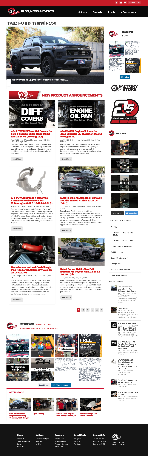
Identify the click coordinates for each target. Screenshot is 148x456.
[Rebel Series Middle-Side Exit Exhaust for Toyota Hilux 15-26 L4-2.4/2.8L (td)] (81, 252)
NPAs (119, 336)
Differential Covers (124, 334)
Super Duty (134, 336)
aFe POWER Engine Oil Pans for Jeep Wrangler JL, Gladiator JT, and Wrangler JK (127, 345)
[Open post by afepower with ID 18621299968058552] (90, 345)
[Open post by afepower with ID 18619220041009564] (66, 345)
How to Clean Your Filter (123, 241)
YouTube (77, 441)
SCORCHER (121, 318)
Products (97, 12)
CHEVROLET (122, 297)
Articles (83, 12)
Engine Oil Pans (132, 350)
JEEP (125, 352)
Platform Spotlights (42, 439)
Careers (19, 444)
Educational (126, 398)
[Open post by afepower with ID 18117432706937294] (17, 369)
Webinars (39, 444)
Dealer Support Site (23, 441)
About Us (20, 446)
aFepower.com (128, 12)
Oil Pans (134, 352)
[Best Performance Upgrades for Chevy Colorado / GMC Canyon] (20, 404)
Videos (135, 318)
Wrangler (121, 354)
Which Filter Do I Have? (123, 246)
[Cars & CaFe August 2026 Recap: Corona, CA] (67, 404)
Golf (125, 372)
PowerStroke (126, 336)
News (120, 316)
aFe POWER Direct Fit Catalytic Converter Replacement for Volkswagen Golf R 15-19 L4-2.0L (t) (127, 364)
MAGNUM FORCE (123, 314)
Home (20, 435)
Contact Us (21, 439)
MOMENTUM (125, 300)
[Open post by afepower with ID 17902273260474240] (42, 369)
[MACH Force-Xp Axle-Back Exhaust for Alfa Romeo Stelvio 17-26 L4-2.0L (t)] (81, 180)
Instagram (77, 439)
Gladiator (121, 352)
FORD (132, 334)
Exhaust (127, 299)
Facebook (77, 444)
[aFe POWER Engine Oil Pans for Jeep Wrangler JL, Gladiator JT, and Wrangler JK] (81, 114)
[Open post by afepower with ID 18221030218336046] (66, 369)
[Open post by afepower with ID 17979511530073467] (42, 345)
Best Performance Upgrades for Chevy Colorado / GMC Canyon (19, 416)
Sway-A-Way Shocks (119, 275)
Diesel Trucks (131, 332)
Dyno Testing (38, 414)
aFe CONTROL (131, 293)
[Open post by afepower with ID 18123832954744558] (17, 345)
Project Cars (59, 446)
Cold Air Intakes (117, 252)
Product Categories (61, 444)
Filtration (133, 398)
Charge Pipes (116, 264)
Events (111, 12)
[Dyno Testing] (43, 404)
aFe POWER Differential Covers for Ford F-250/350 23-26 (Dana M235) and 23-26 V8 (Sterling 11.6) (128, 327)
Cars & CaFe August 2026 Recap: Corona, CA (127, 381)
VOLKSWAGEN (122, 374)
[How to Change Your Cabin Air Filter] (90, 404)
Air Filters (115, 227)
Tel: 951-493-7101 (99, 439)
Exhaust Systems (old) (119, 258)
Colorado (121, 299)
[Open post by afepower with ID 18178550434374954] (90, 369)
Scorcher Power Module (120, 269)
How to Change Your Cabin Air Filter (128, 393)
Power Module (126, 316)
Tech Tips (129, 318)
